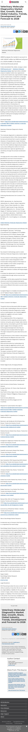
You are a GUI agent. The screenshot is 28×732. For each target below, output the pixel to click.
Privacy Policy (9, 723)
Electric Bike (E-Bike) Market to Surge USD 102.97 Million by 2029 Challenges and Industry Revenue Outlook (16, 680)
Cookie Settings (18, 723)
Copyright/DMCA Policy (18, 721)
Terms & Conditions (6, 721)
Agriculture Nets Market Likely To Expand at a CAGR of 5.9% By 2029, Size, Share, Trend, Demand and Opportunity (16, 686)
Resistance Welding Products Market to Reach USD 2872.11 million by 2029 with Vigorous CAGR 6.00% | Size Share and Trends (17, 674)
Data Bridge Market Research (7, 26)
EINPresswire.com (6, 69)
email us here (4, 580)
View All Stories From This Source (16, 690)
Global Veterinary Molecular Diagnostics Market (13, 222)
